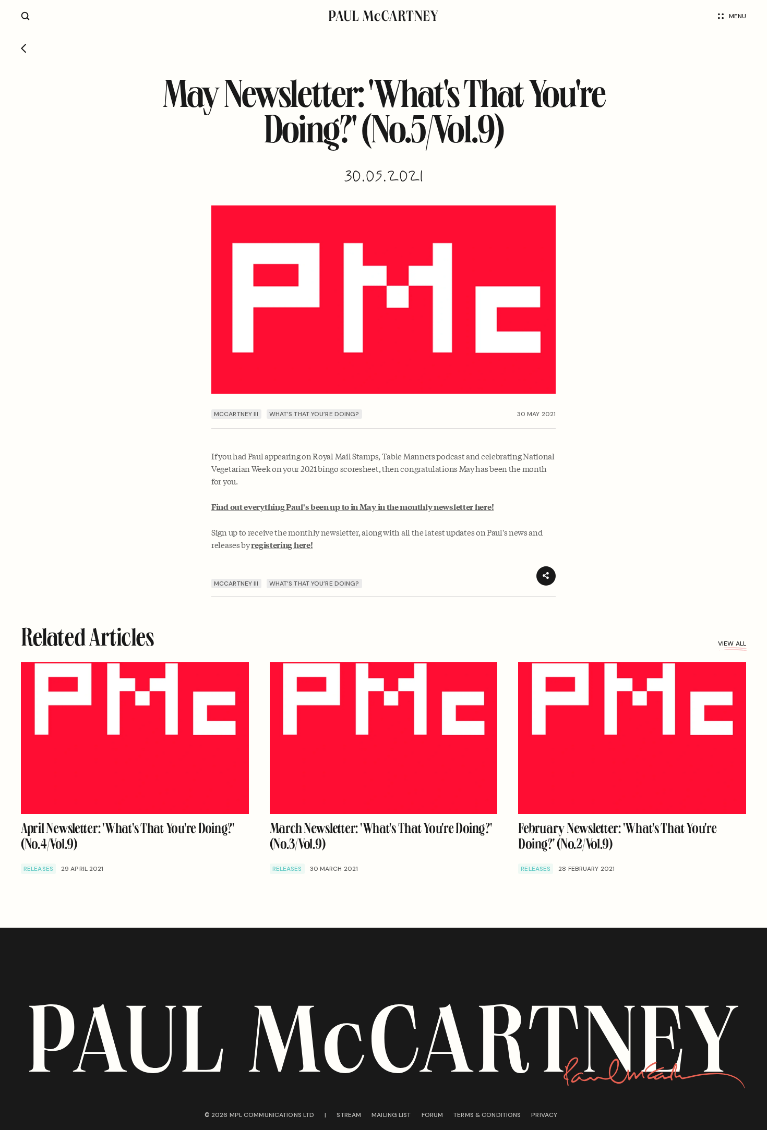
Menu (737, 16)
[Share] (546, 576)
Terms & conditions (487, 1115)
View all (732, 643)
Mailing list (391, 1115)
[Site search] (25, 15)
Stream (349, 1115)
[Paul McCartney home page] (383, 15)
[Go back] (24, 48)
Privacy (544, 1115)
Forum (433, 1115)
